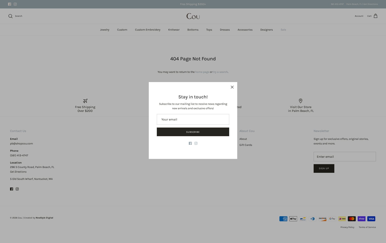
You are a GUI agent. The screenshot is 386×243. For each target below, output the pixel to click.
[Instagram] (195, 143)
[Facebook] (190, 143)
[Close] (232, 87)
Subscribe (193, 132)
